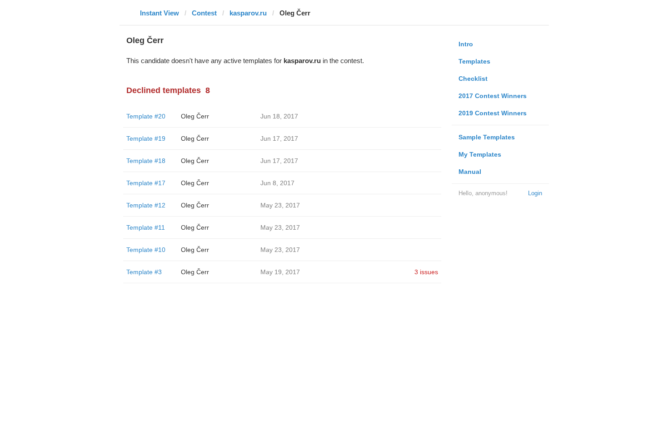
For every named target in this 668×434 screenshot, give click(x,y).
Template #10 (145, 249)
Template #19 (145, 138)
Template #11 (145, 227)
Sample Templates (487, 137)
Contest (204, 13)
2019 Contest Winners (493, 113)
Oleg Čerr (195, 116)
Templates (474, 61)
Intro (466, 44)
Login (535, 193)
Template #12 (145, 205)
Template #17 (145, 183)
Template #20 (145, 116)
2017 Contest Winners (493, 95)
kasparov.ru (248, 13)
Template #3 (144, 272)
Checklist (473, 78)
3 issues (426, 272)
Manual (470, 171)
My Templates (480, 154)
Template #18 (145, 160)
